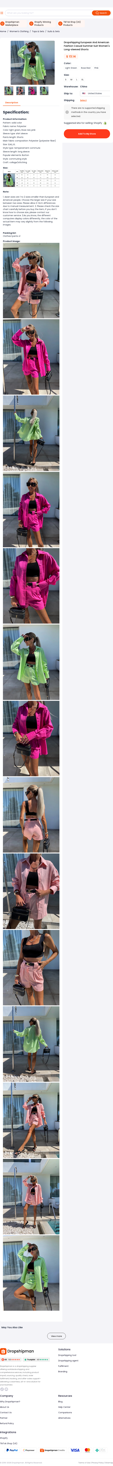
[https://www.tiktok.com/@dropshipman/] (2, 1389)
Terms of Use (84, 1462)
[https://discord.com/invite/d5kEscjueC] (6, 1389)
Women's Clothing (19, 31)
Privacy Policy (98, 1462)
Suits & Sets (54, 31)
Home (3, 31)
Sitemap (109, 1462)
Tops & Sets (38, 31)
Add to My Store (87, 133)
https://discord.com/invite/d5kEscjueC (7, 1389)
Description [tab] (11, 102)
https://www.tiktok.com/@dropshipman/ (2, 1389)
